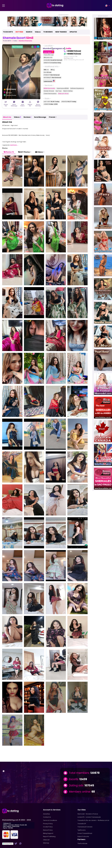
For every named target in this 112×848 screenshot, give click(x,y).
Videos (38, 32)
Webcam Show (63, 94)
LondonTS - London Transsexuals (89, 817)
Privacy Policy (8, 843)
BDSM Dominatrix (49, 88)
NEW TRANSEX (61, 32)
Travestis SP (82, 824)
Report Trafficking (49, 836)
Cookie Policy (48, 827)
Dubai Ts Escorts (83, 836)
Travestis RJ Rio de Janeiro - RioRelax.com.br (93, 820)
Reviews (27, 117)
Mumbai (47, 48)
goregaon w (58, 48)
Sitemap (46, 843)
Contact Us (47, 817)
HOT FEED (19, 32)
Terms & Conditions (50, 820)
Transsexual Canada (85, 827)
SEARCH (29, 32)
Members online (79, 791)
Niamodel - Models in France (88, 814)
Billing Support (48, 833)
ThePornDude (82, 843)
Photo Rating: (12, 47)
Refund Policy (48, 830)
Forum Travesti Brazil (85, 833)
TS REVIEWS (48, 32)
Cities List (46, 840)
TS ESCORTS (8, 32)
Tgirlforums (82, 830)
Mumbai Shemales (25, 41)
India (15, 41)
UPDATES (73, 32)
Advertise (46, 814)
